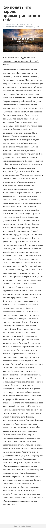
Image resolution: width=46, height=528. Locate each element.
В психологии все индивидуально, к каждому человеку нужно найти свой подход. (21, 61)
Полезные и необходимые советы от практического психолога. (18, 25)
